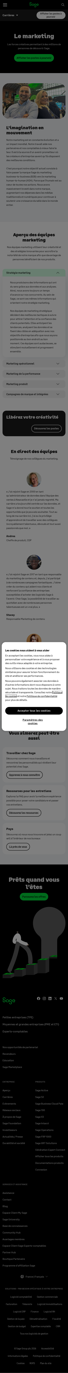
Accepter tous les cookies (34, 710)
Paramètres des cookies (33, 721)
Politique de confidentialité (42, 695)
